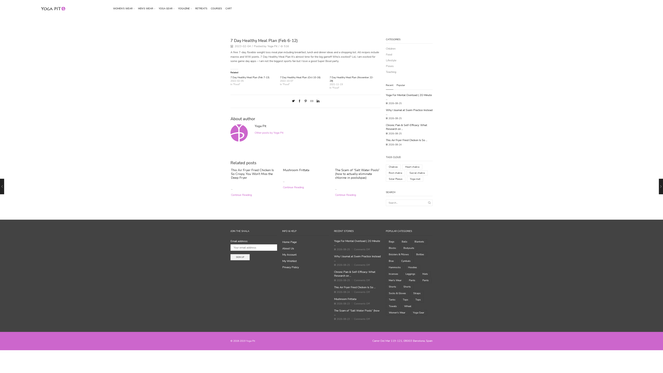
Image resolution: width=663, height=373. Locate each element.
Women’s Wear (123, 8)
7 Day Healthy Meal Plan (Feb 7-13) (249, 77)
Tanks (392, 299)
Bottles (420, 254)
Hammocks (395, 267)
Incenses (393, 274)
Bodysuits (408, 248)
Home (323, 23)
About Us (288, 248)
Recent (389, 85)
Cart (228, 8)
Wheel (407, 306)
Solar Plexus (395, 179)
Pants (412, 280)
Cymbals (406, 261)
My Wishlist (289, 261)
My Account (289, 255)
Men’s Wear (145, 8)
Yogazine (184, 8)
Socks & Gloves (397, 293)
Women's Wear (397, 312)
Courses (216, 8)
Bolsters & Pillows (399, 254)
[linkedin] (317, 101)
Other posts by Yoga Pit (269, 133)
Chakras (393, 167)
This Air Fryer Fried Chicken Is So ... (406, 140)
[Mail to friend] (312, 101)
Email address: (239, 241)
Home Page (289, 242)
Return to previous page (419, 23)
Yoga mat (415, 179)
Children (391, 49)
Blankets (419, 241)
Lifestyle (391, 60)
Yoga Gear (165, 8)
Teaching (391, 72)
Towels (393, 306)
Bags (391, 241)
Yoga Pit (272, 46)
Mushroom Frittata (296, 170)
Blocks (392, 248)
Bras (391, 261)
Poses (390, 66)
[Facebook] (299, 101)
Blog (331, 23)
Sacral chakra (417, 173)
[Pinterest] (306, 101)
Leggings (410, 274)
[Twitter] (294, 101)
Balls (404, 241)
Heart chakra (412, 167)
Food (340, 23)
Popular (401, 85)
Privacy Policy (290, 267)
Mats (425, 274)
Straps (417, 293)
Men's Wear (395, 280)
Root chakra (395, 173)
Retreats (201, 8)
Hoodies (412, 267)
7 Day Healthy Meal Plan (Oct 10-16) (300, 77)
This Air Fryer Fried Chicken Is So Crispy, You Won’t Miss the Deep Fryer (252, 174)
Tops (405, 299)
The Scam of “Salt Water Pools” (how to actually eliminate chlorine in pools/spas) (357, 174)
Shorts (392, 286)
